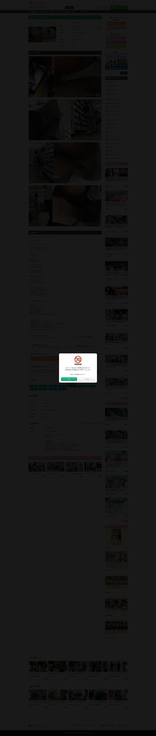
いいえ (87, 379)
